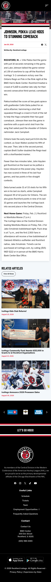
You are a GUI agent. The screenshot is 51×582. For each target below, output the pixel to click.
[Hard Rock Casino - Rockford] (25, 412)
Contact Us (25, 527)
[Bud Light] (39, 412)
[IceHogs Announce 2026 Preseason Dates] (26, 375)
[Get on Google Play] (35, 560)
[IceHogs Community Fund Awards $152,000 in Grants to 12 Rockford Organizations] (26, 333)
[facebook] (15, 483)
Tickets (25, 501)
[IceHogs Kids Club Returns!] (26, 293)
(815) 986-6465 (25, 541)
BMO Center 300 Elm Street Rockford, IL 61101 (25, 534)
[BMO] (12, 412)
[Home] (6, 5)
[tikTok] (30, 483)
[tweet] (45, 44)
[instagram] (20, 483)
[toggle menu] (46, 5)
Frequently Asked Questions (25, 514)
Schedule (25, 496)
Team (25, 505)
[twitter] (25, 483)
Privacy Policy (16, 572)
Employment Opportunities (25, 509)
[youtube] (35, 483)
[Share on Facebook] (42, 44)
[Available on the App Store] (16, 560)
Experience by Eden (32, 572)
